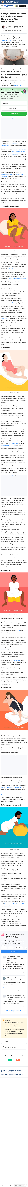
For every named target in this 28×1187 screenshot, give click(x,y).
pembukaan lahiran (12, 154)
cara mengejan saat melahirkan (17, 278)
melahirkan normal (6, 40)
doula (18, 630)
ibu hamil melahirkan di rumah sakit (14, 904)
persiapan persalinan (7, 174)
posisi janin (4, 318)
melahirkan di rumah (11, 906)
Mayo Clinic (11, 269)
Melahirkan (10, 10)
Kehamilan (3, 10)
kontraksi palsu (15, 143)
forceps (3, 445)
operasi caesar (18, 85)
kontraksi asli (5, 145)
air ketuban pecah (20, 149)
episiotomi (10, 303)
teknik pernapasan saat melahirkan (11, 787)
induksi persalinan (14, 443)
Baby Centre (16, 660)
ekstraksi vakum (11, 445)
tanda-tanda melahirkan (19, 151)
